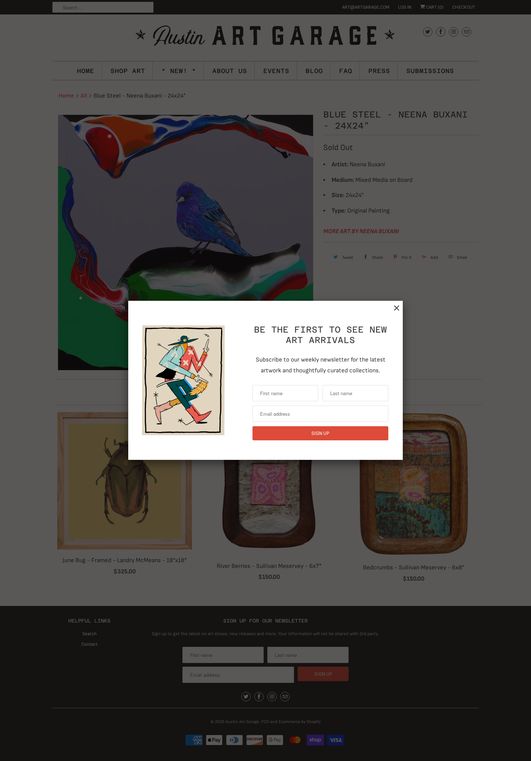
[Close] (396, 308)
